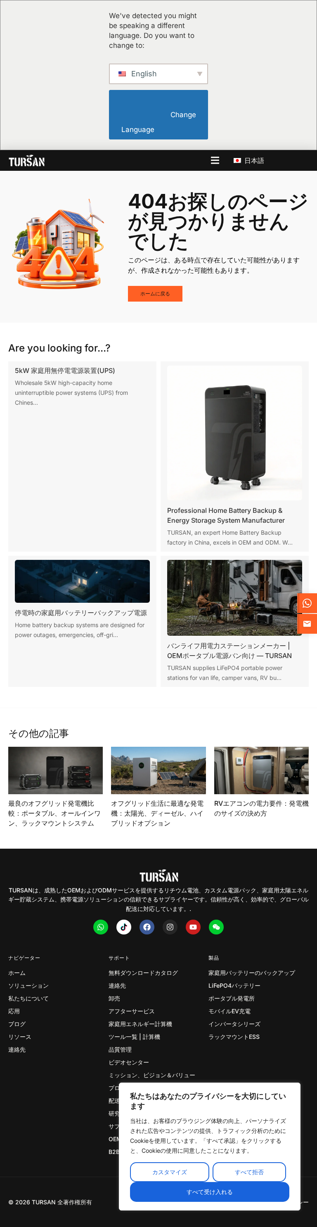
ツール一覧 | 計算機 (134, 1036)
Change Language (159, 122)
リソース (19, 1036)
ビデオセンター (129, 1062)
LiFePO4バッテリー (234, 985)
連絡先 (17, 1049)
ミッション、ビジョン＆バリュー (152, 1074)
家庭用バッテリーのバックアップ (251, 972)
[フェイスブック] (147, 927)
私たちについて (28, 998)
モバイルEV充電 (229, 1011)
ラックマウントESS (234, 1036)
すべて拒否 (249, 1171)
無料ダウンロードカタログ (143, 972)
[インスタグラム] (170, 927)
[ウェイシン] (216, 927)
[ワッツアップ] (100, 927)
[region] (209, 1146)
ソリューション (28, 985)
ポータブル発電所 (231, 998)
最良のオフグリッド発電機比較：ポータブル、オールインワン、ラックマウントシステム (54, 813)
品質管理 (120, 1049)
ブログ (17, 1023)
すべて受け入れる (210, 1191)
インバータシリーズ (234, 1023)
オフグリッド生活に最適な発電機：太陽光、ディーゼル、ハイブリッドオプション (157, 813)
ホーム (17, 972)
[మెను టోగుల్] (215, 160)
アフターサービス (132, 1011)
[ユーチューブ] (193, 927)
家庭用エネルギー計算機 (140, 1023)
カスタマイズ (169, 1171)
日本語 (253, 160)
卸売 (114, 998)
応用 (14, 1011)
